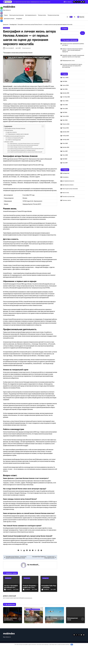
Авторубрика (19, 18)
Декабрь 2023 (65, 131)
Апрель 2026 (65, 85)
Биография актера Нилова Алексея (15, 128)
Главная (6, 15)
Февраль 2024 (65, 124)
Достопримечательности (30, 15)
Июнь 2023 (65, 143)
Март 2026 (65, 89)
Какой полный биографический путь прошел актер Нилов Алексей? (26, 152)
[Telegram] (1, 10)
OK (71, 644)
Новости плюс (65, 192)
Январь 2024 (65, 128)
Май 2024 (64, 112)
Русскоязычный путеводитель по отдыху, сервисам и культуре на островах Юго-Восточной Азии (72, 66)
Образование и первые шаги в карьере (18, 134)
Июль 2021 (65, 151)
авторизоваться (28, 598)
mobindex (9, 6)
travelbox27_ (34, 565)
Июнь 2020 (65, 155)
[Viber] (1, 13)
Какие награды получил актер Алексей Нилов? (21, 147)
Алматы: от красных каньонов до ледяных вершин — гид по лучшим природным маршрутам (72, 50)
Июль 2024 (65, 104)
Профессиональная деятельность (15, 136)
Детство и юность (12, 132)
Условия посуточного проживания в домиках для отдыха (73, 44)
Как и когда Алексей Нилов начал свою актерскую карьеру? (24, 145)
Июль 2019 (65, 162)
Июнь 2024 (65, 108)
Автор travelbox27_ (10, 48)
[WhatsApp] (1, 8)
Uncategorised (6, 27)
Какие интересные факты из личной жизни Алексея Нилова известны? (27, 148)
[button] (42, 126)
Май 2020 (64, 159)
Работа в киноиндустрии (14, 140)
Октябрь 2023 (65, 139)
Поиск (65, 28)
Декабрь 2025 (65, 93)
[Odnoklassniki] (1, 18)
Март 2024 (65, 120)
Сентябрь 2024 (66, 96)
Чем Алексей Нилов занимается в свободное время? (22, 150)
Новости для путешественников (16, 15)
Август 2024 (65, 100)
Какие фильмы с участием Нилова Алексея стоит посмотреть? (24, 143)
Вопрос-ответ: (9, 142)
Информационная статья (68, 60)
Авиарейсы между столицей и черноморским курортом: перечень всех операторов (73, 56)
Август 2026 (65, 77)
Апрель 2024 (65, 116)
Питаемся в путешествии (53, 15)
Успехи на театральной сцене (15, 138)
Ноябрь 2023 (65, 135)
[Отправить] (1, 21)
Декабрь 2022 (65, 147)
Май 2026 (64, 81)
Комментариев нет (26, 48)
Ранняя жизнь (9, 130)
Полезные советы (42, 15)
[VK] (1, 15)
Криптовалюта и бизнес (9, 18)
